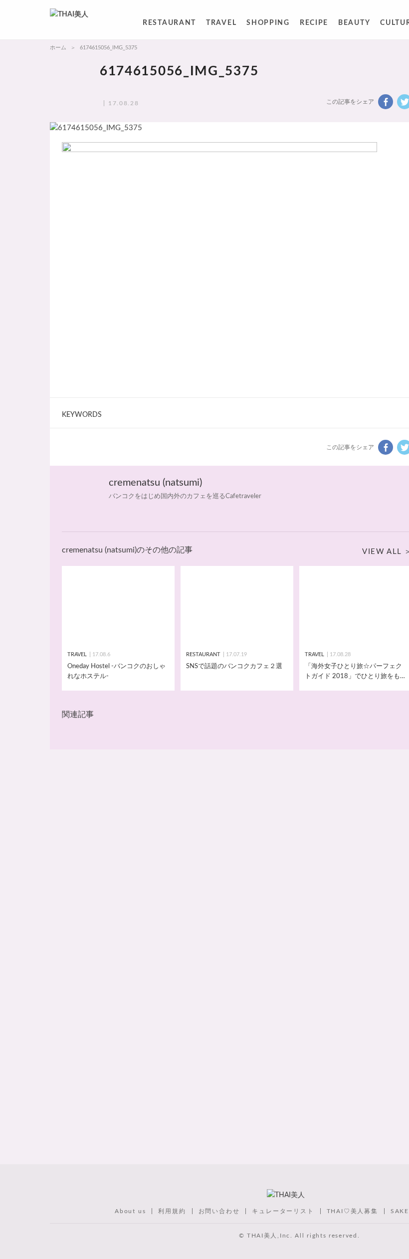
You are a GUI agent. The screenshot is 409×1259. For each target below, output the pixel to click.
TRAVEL (221, 24)
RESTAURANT (169, 24)
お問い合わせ (219, 1211)
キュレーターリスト (283, 1211)
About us (130, 1211)
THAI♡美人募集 (352, 1211)
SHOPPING (268, 24)
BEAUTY (354, 24)
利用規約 (172, 1211)
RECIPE (314, 24)
